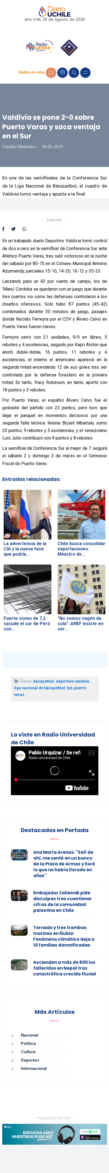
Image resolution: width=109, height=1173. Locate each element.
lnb (69, 688)
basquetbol (43, 681)
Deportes (54, 220)
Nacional (29, 1035)
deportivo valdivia (72, 681)
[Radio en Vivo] (51, 73)
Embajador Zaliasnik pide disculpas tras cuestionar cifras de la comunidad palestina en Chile (62, 901)
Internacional (34, 1068)
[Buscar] (74, 73)
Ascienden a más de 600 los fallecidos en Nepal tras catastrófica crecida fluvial (64, 968)
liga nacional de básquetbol (39, 688)
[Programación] (62, 73)
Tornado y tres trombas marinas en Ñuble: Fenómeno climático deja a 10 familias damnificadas (63, 936)
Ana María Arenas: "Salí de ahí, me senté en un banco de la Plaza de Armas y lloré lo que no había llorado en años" (64, 863)
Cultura (28, 1051)
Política (28, 1043)
